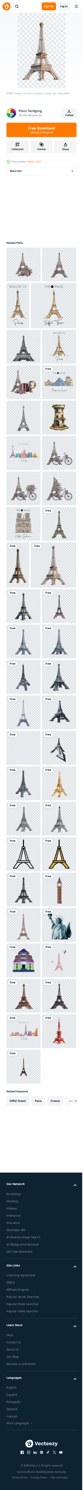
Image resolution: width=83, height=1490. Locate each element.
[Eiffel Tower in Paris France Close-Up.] (23, 783)
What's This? (34, 161)
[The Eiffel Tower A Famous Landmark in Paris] (23, 1337)
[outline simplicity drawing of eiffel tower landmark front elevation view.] (23, 1373)
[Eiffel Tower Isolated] (23, 1444)
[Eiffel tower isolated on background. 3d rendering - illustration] (23, 948)
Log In (64, 6)
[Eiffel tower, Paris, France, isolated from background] (23, 912)
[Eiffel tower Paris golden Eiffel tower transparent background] (23, 1266)
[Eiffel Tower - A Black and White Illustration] (23, 535)
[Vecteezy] (6, 6)
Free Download (41, 130)
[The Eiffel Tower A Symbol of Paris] (23, 1302)
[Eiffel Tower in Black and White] (23, 393)
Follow (69, 115)
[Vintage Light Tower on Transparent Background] (23, 571)
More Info (16, 171)
